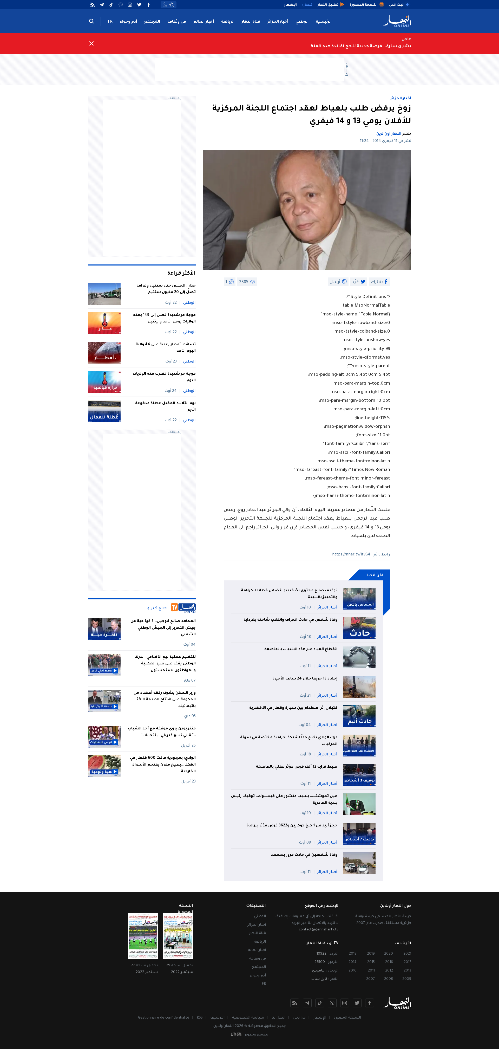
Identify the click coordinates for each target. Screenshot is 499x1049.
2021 (407, 954)
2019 (371, 954)
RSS (200, 1018)
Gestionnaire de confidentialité (163, 1018)
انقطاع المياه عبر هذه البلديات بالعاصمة (300, 649)
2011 (371, 971)
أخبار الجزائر (277, 22)
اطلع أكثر (159, 608)
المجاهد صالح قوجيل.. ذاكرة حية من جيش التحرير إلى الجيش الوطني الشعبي (163, 628)
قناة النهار (251, 22)
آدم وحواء (128, 22)
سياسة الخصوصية (248, 1018)
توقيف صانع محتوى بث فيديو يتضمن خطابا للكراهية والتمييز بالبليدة (289, 594)
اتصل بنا (278, 1018)
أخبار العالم (203, 22)
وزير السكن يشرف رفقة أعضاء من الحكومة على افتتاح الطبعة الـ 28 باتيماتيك (165, 700)
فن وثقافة (176, 22)
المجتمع (152, 22)
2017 (407, 962)
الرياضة (227, 22)
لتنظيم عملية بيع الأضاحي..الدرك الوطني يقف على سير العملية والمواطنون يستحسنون (165, 664)
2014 (353, 962)
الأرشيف (217, 1018)
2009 (406, 979)
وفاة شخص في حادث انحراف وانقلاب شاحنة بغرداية (290, 620)
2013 (407, 971)
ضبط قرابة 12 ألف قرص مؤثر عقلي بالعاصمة (296, 767)
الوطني (302, 22)
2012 (389, 971)
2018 (353, 954)
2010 (353, 971)
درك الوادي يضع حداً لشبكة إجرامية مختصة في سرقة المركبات (288, 741)
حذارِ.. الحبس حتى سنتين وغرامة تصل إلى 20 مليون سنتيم (166, 289)
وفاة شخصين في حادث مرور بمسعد (304, 855)
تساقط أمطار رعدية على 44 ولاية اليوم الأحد (166, 348)
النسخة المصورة (347, 1018)
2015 (371, 962)
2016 (389, 962)
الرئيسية (324, 22)
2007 (370, 979)
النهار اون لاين (388, 134)
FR (110, 22)
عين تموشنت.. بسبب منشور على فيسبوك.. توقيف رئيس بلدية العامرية (284, 799)
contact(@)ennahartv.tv (318, 930)
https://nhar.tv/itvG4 (351, 555)
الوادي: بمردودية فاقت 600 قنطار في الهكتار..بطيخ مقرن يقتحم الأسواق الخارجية (163, 765)
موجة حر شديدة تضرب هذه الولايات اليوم (164, 377)
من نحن (299, 1018)
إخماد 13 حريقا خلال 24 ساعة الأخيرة (304, 679)
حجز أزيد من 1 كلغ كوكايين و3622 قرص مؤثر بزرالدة (292, 826)
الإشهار (319, 1018)
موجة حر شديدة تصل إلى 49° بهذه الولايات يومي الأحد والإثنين (164, 318)
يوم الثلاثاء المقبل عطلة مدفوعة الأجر (165, 407)
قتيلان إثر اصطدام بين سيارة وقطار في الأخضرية (293, 708)
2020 (388, 954)
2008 (388, 979)
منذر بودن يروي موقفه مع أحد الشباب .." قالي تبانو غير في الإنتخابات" (162, 732)
